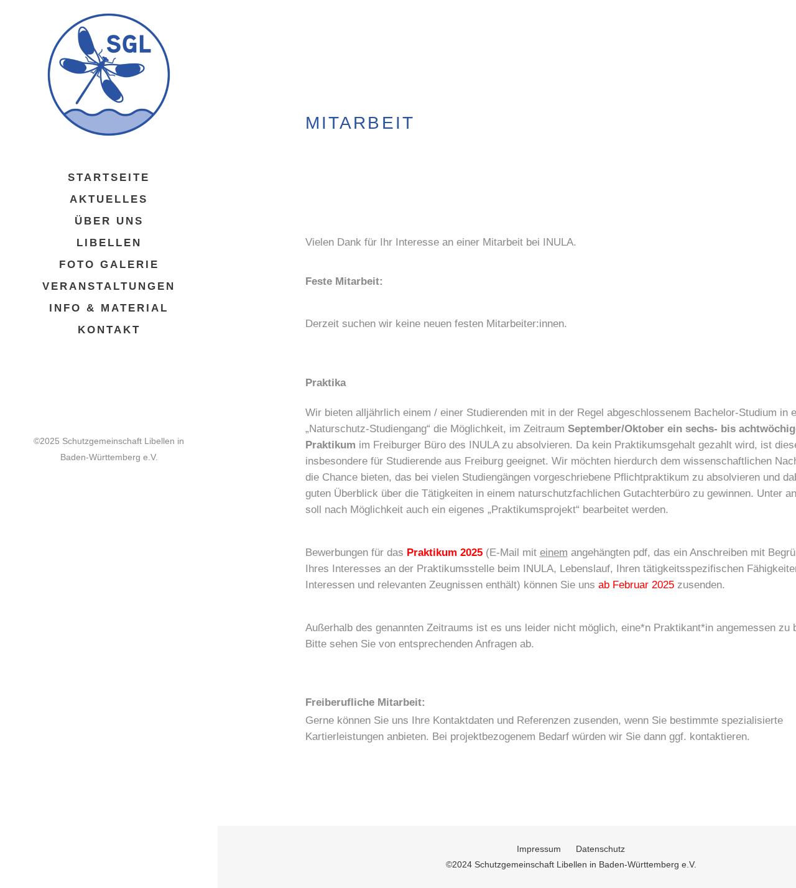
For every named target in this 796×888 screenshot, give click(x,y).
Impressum (539, 849)
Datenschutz (600, 849)
